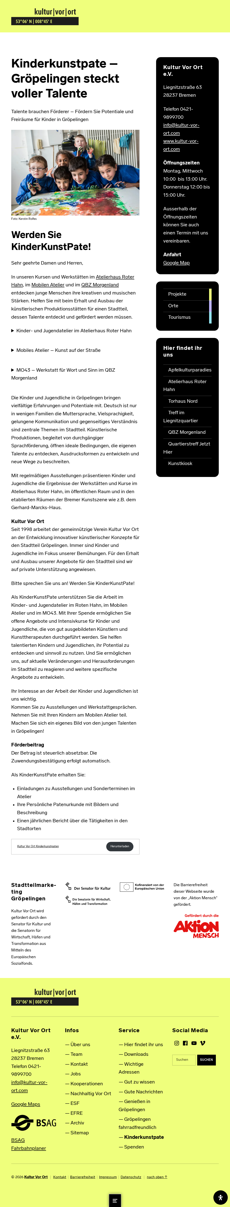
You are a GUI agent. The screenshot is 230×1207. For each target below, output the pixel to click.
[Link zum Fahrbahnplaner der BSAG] (33, 1122)
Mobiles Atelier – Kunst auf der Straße (58, 350)
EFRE (77, 1113)
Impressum (108, 1177)
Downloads (136, 1054)
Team (76, 1054)
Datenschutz (131, 1177)
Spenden (134, 1147)
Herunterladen (120, 846)
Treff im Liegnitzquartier (180, 417)
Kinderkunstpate (144, 1137)
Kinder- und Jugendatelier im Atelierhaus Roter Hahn (74, 331)
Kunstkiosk (180, 463)
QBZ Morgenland (100, 285)
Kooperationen (87, 1084)
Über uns (80, 1044)
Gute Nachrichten (143, 1092)
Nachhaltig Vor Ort (91, 1094)
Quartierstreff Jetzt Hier (186, 448)
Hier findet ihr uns (143, 1044)
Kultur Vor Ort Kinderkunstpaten (38, 846)
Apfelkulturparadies (190, 370)
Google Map (176, 263)
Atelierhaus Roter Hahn (185, 386)
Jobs (76, 1074)
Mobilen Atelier (47, 285)
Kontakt (79, 1064)
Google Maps (25, 1104)
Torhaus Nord (183, 401)
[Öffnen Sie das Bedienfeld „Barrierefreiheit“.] (220, 1197)
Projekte (177, 294)
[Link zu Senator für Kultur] (88, 886)
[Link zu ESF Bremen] (142, 887)
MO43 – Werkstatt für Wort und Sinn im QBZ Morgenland (63, 374)
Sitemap (80, 1133)
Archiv (77, 1123)
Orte (173, 306)
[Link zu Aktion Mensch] (196, 926)
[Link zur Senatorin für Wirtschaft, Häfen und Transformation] (88, 900)
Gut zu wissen (139, 1082)
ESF (75, 1103)
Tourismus (179, 317)
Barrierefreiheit (82, 1177)
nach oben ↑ (157, 1177)
